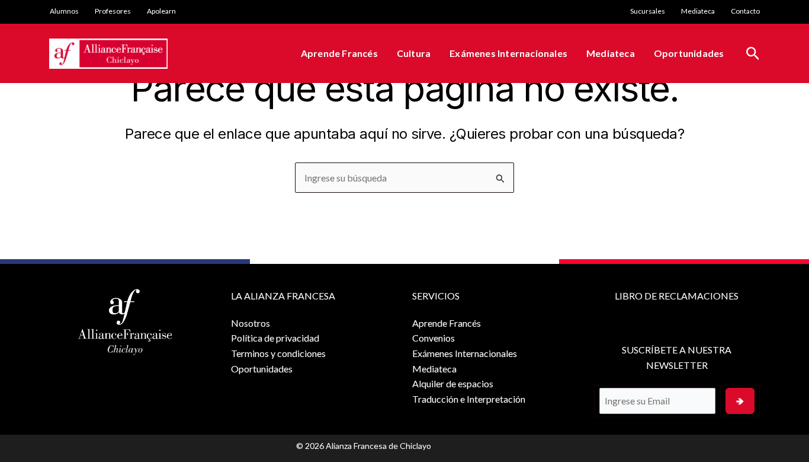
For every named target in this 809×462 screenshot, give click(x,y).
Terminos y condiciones (278, 353)
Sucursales (647, 11)
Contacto (745, 11)
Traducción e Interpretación (468, 398)
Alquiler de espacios (452, 383)
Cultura (414, 53)
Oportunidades (689, 53)
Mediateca (698, 11)
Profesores (113, 11)
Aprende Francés (339, 53)
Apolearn (161, 11)
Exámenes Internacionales (508, 53)
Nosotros (250, 323)
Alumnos (64, 11)
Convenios (433, 337)
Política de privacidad (275, 337)
